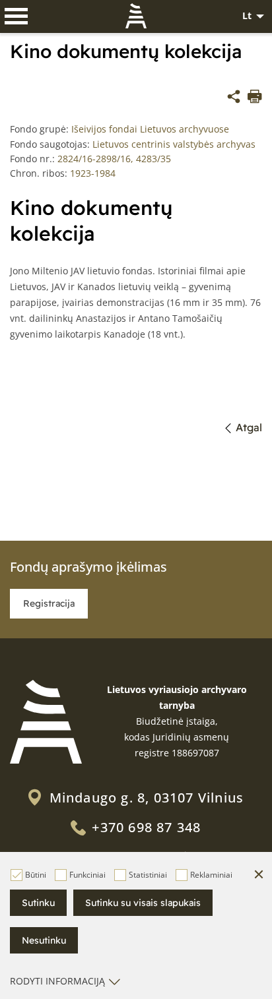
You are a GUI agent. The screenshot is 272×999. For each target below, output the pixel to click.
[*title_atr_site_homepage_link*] (46, 722)
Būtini (35, 874)
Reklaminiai (211, 874)
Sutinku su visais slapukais (143, 903)
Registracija (49, 603)
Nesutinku (44, 940)
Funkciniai (87, 874)
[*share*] (234, 98)
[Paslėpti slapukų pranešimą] (259, 875)
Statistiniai (148, 874)
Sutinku (38, 903)
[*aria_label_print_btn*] (255, 98)
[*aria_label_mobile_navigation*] (16, 16)
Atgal (249, 427)
